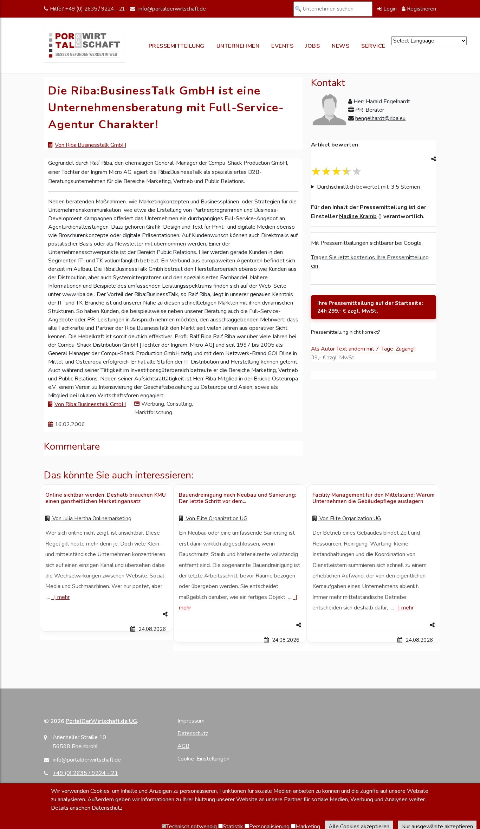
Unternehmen (238, 46)
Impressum (191, 721)
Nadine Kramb (358, 216)
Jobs (312, 46)
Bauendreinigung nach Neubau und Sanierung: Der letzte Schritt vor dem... (237, 498)
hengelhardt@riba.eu (380, 118)
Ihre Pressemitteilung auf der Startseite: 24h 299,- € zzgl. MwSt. (370, 307)
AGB (183, 746)
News (340, 46)
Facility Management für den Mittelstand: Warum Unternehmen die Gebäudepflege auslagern (373, 498)
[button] (106, 614)
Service (373, 46)
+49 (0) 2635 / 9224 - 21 (85, 773)
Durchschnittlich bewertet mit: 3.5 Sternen (368, 187)
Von (91, 518)
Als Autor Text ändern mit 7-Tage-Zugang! (363, 349)
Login (389, 8)
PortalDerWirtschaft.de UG (101, 721)
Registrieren (421, 8)
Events (282, 46)
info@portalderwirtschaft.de (171, 8)
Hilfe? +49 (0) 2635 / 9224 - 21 (88, 8)
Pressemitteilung (177, 46)
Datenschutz (192, 733)
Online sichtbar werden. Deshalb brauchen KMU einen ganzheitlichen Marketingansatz (105, 498)
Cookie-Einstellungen (203, 759)
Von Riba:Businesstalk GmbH (90, 145)
